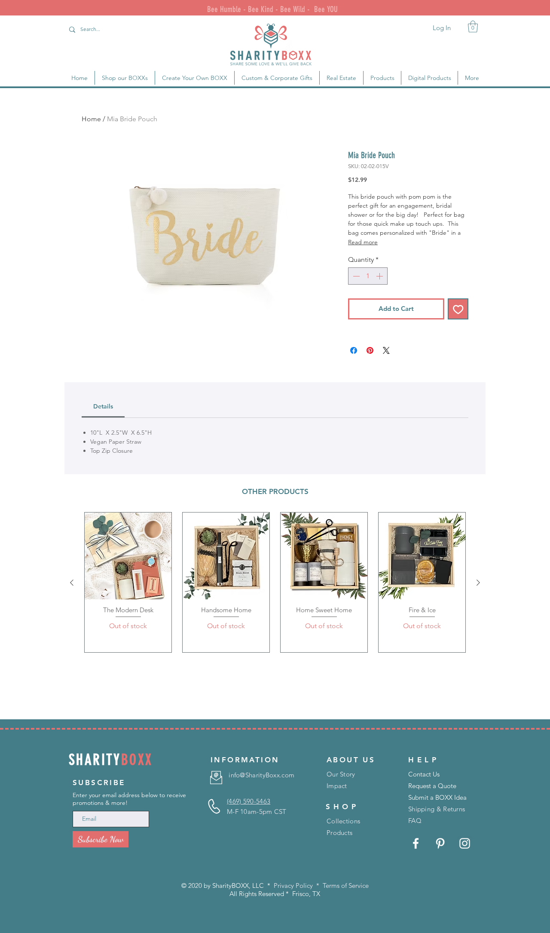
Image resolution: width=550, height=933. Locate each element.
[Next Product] (478, 582)
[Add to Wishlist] (458, 308)
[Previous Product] (72, 582)
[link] (473, 26)
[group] (275, 582)
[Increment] (380, 276)
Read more (363, 242)
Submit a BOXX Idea (437, 797)
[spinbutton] (367, 276)
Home (91, 119)
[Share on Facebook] (353, 350)
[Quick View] (128, 556)
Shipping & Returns (436, 809)
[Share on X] (386, 350)
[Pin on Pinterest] (370, 350)
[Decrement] (355, 276)
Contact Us (424, 774)
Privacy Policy (293, 885)
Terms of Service (346, 885)
